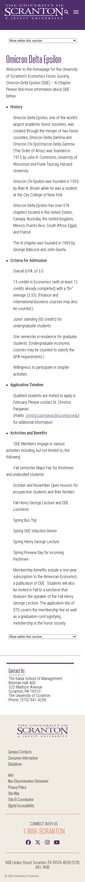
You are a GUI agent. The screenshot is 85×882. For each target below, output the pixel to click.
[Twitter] (37, 842)
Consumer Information (23, 758)
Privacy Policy (17, 787)
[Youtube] (56, 842)
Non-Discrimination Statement (28, 781)
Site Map (14, 793)
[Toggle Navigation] (76, 12)
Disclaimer (15, 764)
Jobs (11, 775)
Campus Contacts (20, 752)
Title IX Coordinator (21, 799)
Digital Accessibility (21, 805)
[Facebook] (28, 842)
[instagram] (47, 842)
